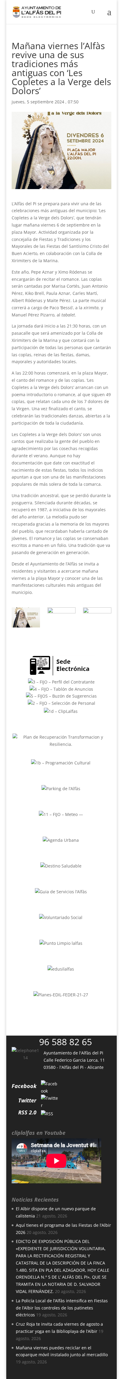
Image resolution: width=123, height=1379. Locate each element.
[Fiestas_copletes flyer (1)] (26, 617)
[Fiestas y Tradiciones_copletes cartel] (61, 617)
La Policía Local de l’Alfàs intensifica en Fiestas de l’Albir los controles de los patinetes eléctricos (62, 1308)
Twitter (27, 1100)
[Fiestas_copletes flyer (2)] (97, 617)
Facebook (24, 1086)
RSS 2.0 (27, 1112)
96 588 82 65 (65, 1042)
